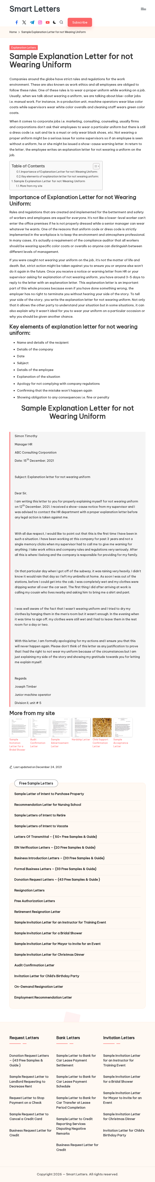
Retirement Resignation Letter (37, 912)
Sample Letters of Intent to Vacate (41, 826)
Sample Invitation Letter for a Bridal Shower (17, 744)
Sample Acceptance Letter (120, 743)
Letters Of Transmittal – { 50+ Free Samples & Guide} (55, 837)
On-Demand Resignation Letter (38, 986)
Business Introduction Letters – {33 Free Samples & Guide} (59, 858)
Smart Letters (34, 9)
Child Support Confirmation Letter (100, 743)
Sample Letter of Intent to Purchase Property (49, 794)
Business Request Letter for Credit (30, 1132)
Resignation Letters (29, 890)
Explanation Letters (23, 47)
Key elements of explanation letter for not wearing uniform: (60, 176)
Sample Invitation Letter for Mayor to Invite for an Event (57, 944)
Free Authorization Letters (34, 901)
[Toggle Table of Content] (94, 166)
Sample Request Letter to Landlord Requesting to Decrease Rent (29, 1081)
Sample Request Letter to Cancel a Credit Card (29, 1116)
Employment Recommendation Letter (43, 997)
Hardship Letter (81, 739)
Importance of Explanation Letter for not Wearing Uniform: (59, 171)
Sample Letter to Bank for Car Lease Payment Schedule (76, 1081)
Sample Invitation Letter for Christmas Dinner (49, 954)
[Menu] (143, 9)
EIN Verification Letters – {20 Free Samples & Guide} (54, 847)
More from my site (31, 186)
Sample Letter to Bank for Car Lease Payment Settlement (76, 1060)
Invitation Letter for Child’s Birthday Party (46, 976)
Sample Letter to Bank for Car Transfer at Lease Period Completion (76, 1103)
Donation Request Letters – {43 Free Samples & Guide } (57, 879)
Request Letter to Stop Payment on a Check (26, 1100)
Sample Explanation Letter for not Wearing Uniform (49, 181)
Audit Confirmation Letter (37, 743)
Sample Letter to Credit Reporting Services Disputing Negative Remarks (74, 1126)
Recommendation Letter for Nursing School (47, 805)
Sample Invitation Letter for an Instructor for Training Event (60, 922)
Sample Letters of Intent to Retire (40, 815)
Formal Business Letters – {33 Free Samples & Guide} (55, 869)
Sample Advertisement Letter (60, 743)
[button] (80, 22)
